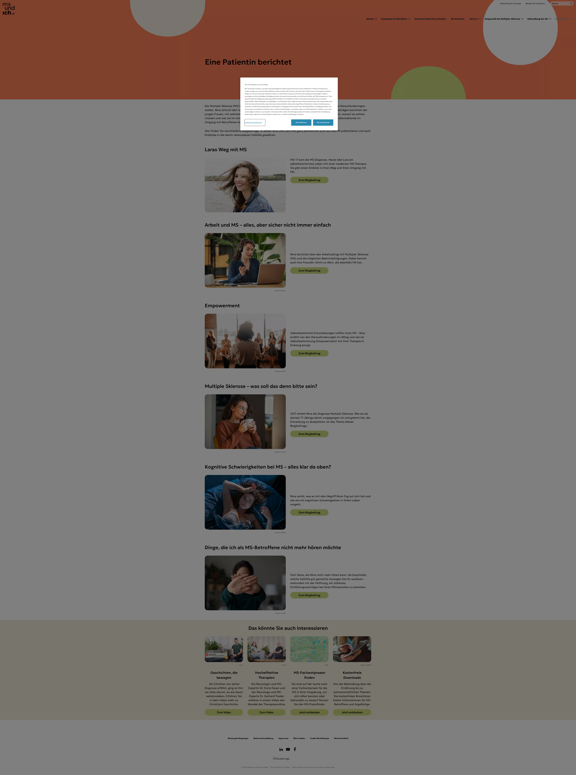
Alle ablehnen (301, 122)
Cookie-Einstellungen (253, 122)
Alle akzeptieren (323, 122)
